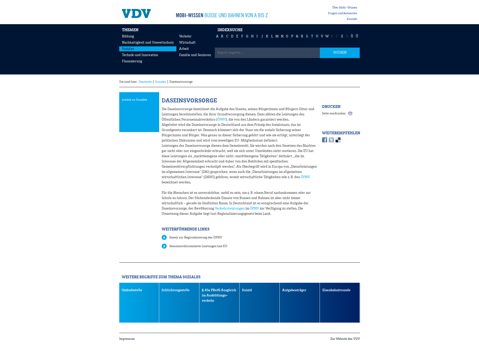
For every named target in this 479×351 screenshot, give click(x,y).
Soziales (128, 49)
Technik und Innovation (140, 55)
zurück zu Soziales (134, 99)
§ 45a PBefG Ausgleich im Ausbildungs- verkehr (219, 295)
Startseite (145, 81)
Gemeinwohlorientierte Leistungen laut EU (198, 246)
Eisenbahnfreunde (336, 290)
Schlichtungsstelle (176, 290)
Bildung (128, 36)
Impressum (127, 339)
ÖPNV (221, 119)
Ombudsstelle (132, 290)
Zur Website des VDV (345, 339)
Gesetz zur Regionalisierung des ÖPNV (195, 237)
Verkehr (185, 36)
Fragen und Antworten (342, 13)
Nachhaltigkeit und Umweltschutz (148, 42)
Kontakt (352, 19)
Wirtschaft (187, 42)
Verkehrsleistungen (229, 208)
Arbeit (184, 49)
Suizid (247, 290)
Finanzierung (132, 61)
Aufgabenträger (294, 290)
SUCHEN (340, 52)
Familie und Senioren (195, 55)
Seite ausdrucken (334, 113)
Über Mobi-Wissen (344, 7)
